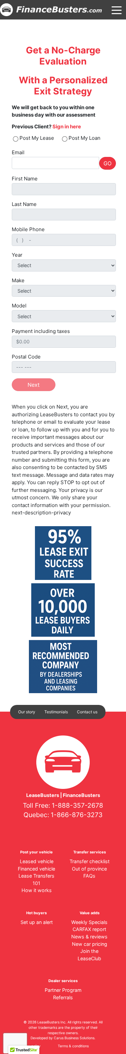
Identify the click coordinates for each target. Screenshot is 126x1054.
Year (17, 255)
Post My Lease (36, 138)
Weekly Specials (89, 922)
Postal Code (26, 356)
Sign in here (66, 126)
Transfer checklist (90, 861)
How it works (37, 890)
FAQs (89, 876)
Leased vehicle (36, 861)
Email (18, 152)
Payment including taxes (41, 331)
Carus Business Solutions (74, 1038)
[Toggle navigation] (116, 10)
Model (19, 305)
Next (34, 384)
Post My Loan (84, 138)
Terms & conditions (73, 1046)
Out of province (89, 869)
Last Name (24, 204)
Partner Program (63, 990)
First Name (25, 178)
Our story (26, 711)
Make (18, 280)
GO (107, 163)
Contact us (87, 711)
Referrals (63, 997)
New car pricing (89, 944)
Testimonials (56, 711)
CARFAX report (89, 929)
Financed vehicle (36, 869)
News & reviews (89, 936)
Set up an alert (36, 922)
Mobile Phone (28, 229)
